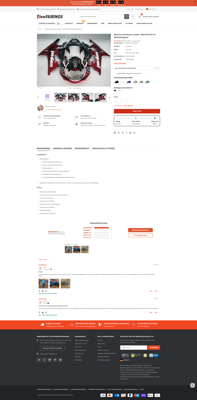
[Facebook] (115, 132)
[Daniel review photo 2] (54, 283)
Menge (116, 97)
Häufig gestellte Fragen (103, 148)
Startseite (69, 23)
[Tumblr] (126, 132)
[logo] (50, 17)
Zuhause (39, 29)
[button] (151, 9)
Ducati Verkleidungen (114, 389)
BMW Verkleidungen (131, 389)
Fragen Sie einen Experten (54, 109)
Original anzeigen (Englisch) (49, 293)
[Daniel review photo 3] (65, 283)
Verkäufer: (117, 46)
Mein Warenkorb (79, 353)
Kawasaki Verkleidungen (96, 389)
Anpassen (80, 23)
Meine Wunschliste (115, 23)
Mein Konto (130, 9)
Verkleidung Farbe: (119, 56)
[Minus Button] (116, 101)
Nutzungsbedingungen (103, 360)
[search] (126, 16)
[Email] (134, 132)
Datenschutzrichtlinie (103, 356)
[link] (133, 16)
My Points (129, 23)
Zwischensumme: (119, 106)
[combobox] (137, 68)
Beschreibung (43, 148)
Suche (142, 389)
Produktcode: (118, 59)
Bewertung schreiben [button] (140, 230)
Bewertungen (92, 23)
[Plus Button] (127, 101)
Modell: (116, 49)
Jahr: (115, 53)
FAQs (102, 23)
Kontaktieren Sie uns (144, 23)
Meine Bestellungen (80, 350)
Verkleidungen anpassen (82, 340)
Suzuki (129, 46)
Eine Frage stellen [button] (140, 235)
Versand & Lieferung (62, 148)
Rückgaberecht (82, 148)
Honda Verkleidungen (44, 389)
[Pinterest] (123, 132)
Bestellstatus (139, 9)
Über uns (100, 340)
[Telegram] (130, 132)
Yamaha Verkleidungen (78, 389)
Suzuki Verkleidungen (61, 389)
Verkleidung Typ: (119, 43)
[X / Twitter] (119, 132)
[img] (42, 265)
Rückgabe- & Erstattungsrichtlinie (106, 353)
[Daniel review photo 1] (43, 283)
